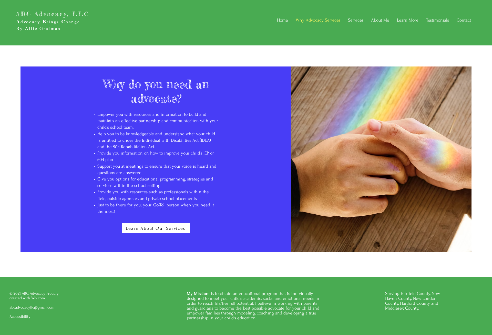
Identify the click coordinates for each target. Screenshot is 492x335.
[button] (407, 20)
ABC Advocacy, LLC (52, 14)
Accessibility (19, 316)
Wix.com (38, 298)
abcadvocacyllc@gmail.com (31, 307)
